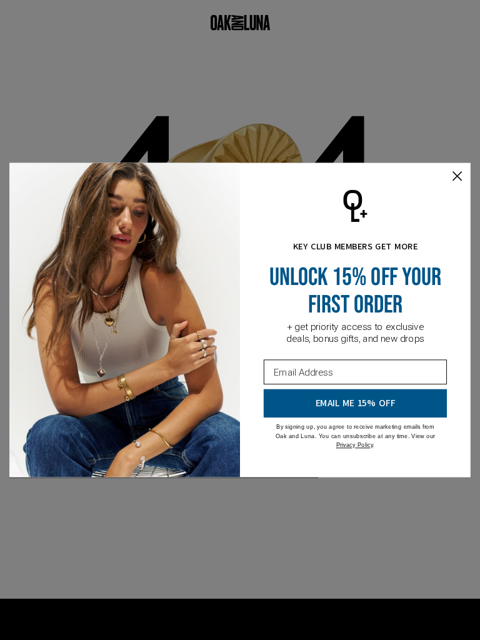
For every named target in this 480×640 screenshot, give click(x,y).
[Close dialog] (457, 176)
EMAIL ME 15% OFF (356, 403)
